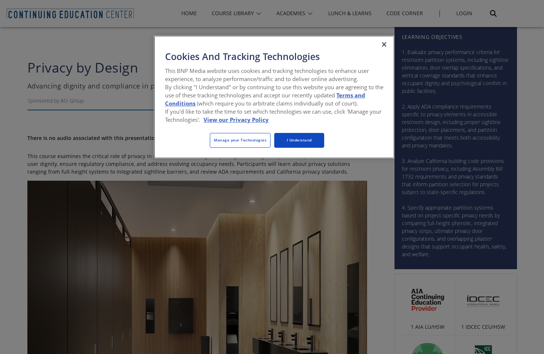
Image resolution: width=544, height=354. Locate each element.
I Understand (299, 140)
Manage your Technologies (240, 140)
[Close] (384, 44)
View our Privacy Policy (236, 119)
